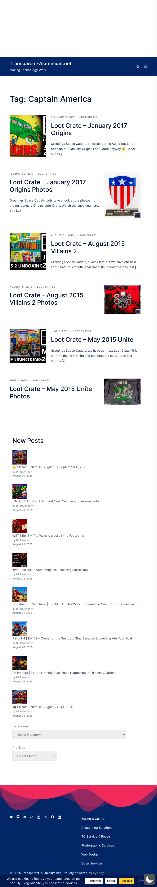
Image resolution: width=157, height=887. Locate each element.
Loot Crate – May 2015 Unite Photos (51, 392)
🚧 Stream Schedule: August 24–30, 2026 (42, 707)
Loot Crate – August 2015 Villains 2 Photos (46, 298)
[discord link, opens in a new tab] (24, 817)
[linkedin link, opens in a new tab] (59, 817)
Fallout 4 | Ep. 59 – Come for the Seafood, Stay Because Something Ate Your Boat (72, 638)
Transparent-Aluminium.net (40, 63)
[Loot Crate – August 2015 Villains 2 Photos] (122, 299)
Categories (20, 726)
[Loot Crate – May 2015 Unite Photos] (122, 392)
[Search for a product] (138, 66)
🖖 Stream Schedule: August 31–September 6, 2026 (49, 467)
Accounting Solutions (96, 828)
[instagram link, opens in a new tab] (38, 817)
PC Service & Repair (95, 836)
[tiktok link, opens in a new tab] (31, 817)
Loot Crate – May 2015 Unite (92, 339)
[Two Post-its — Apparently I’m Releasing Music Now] (19, 560)
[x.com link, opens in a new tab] (45, 817)
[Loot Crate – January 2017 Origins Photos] (122, 195)
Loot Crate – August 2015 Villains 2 (88, 247)
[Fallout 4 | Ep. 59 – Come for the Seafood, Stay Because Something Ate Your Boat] (19, 629)
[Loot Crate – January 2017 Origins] (28, 136)
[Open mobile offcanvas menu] (145, 67)
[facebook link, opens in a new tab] (52, 817)
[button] (149, 879)
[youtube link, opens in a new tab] (11, 817)
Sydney (98, 873)
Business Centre (93, 819)
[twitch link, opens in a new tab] (18, 817)
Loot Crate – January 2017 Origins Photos (48, 185)
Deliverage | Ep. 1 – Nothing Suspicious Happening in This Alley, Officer (64, 673)
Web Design (90, 854)
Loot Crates (88, 117)
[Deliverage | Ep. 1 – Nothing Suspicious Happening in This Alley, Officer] (19, 663)
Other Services (92, 863)
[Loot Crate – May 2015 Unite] (28, 346)
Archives (18, 747)
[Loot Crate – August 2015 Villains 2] (28, 251)
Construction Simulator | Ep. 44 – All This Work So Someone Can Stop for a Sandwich (74, 604)
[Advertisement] (78, 28)
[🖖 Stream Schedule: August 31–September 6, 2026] (19, 457)
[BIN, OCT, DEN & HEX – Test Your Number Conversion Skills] (19, 491)
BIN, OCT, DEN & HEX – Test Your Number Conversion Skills (55, 501)
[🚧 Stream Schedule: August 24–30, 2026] (19, 697)
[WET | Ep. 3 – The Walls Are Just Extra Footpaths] (19, 526)
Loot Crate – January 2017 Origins (89, 129)
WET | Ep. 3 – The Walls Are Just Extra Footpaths (48, 535)
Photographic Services (97, 845)
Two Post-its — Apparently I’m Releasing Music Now (50, 570)
